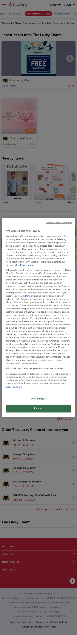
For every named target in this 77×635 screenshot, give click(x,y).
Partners (29, 295)
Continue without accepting (59, 222)
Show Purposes (38, 398)
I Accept (38, 408)
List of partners (14, 386)
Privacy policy (27, 265)
